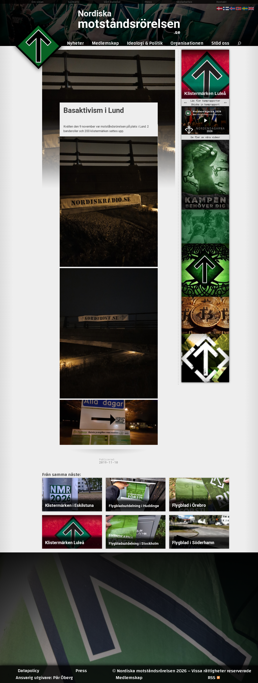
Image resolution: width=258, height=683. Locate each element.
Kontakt (221, 2)
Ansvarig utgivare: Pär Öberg (44, 677)
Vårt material (112, 2)
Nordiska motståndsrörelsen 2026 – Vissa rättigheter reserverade (181, 670)
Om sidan (37, 2)
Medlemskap (129, 677)
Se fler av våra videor (205, 137)
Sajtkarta (73, 2)
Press (148, 2)
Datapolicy (28, 670)
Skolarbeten (184, 2)
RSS (211, 677)
